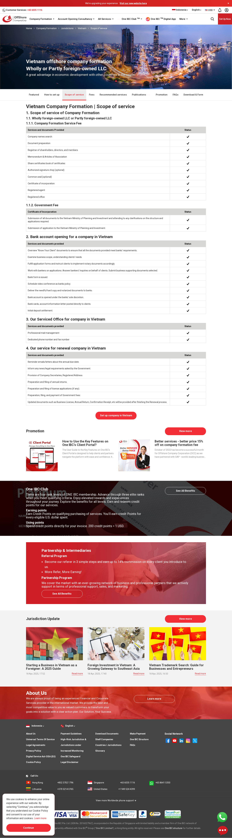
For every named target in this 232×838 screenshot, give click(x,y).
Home (29, 28)
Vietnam (82, 28)
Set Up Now (225, 19)
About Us (31, 733)
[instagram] (188, 740)
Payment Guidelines (71, 733)
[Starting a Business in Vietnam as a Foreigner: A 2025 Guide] (54, 643)
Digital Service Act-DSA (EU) (41, 756)
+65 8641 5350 (162, 782)
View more (185, 431)
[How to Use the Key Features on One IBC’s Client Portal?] (42, 455)
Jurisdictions (67, 28)
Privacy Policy (33, 751)
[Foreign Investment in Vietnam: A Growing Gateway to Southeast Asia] (116, 643)
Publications (139, 94)
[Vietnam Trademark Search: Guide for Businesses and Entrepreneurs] (177, 643)
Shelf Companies (104, 739)
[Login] (226, 10)
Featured (34, 94)
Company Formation (41, 19)
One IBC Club (130, 19)
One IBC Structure (139, 739)
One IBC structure (173, 828)
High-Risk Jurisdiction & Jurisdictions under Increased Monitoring (73, 745)
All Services (105, 19)
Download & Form (193, 94)
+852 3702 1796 (52, 782)
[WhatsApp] (222, 817)
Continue (28, 827)
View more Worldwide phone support (115, 800)
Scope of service (99, 28)
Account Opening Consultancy (75, 19)
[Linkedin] (181, 740)
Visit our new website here (133, 3)
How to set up (51, 94)
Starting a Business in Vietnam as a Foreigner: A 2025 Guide (51, 667)
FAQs (175, 94)
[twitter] (195, 740)
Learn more (154, 698)
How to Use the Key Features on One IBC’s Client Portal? (85, 443)
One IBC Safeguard (70, 756)
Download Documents (107, 733)
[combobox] (210, 10)
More (182, 19)
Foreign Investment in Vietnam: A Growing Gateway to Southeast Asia (114, 667)
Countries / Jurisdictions (108, 745)
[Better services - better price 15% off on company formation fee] (134, 455)
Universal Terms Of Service (40, 739)
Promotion (161, 94)
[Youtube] (174, 740)
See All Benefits (185, 490)
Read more (77, 673)
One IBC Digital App (163, 18)
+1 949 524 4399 (114, 789)
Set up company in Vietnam (116, 415)
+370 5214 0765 (52, 789)
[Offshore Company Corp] (15, 18)
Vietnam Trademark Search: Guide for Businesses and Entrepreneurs (176, 667)
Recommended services (113, 94)
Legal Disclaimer (69, 762)
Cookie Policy (33, 762)
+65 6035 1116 (34, 10)
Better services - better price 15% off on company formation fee (179, 443)
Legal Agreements (35, 745)
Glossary (100, 751)
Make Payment (138, 733)
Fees (91, 94)
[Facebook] (168, 740)
